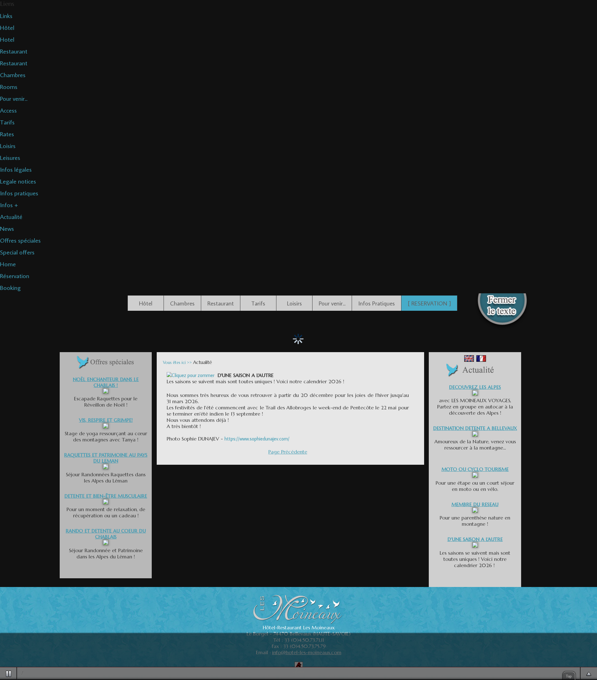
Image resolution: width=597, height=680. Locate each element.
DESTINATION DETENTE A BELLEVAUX (475, 428)
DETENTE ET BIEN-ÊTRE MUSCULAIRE (105, 496)
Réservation (14, 276)
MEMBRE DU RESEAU (474, 504)
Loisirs (8, 146)
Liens (7, 4)
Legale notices (18, 181)
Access (8, 110)
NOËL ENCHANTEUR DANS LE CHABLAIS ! (106, 382)
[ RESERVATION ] (429, 303)
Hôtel (7, 27)
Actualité (11, 216)
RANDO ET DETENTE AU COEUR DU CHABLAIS (106, 534)
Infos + (9, 205)
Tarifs (7, 122)
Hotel (7, 39)
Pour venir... (13, 98)
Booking (10, 287)
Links (6, 16)
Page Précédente (287, 452)
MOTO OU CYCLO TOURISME (475, 469)
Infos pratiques (19, 193)
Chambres (12, 75)
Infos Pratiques (376, 303)
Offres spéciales (20, 240)
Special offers (17, 252)
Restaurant (13, 51)
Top (569, 675)
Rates (7, 134)
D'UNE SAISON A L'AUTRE (475, 539)
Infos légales (16, 169)
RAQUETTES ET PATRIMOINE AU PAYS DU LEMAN (105, 458)
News (7, 228)
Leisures (10, 157)
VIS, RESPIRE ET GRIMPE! (106, 420)
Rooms (8, 86)
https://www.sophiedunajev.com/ (257, 438)
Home (8, 264)
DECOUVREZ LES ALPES (475, 387)
